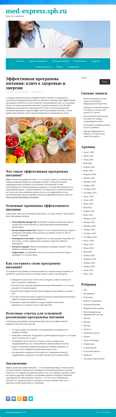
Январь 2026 (89, 178)
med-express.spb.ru (36, 11)
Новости (20, 61)
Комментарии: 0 (36, 92)
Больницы (88, 297)
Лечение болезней (60, 61)
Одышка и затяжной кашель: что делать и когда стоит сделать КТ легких (96, 110)
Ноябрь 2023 (89, 266)
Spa (85, 290)
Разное (59, 67)
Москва (86, 318)
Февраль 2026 (89, 174)
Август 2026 (88, 152)
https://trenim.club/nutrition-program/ (22, 197)
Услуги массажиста (91, 351)
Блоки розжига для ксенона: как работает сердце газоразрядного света (95, 119)
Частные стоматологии (93, 358)
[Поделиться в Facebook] (8, 398)
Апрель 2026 (89, 167)
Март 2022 (88, 274)
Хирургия (95, 61)
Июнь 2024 (88, 248)
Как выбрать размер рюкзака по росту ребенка (96, 126)
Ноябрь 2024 (89, 229)
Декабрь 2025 (89, 181)
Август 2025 (88, 196)
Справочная (73, 67)
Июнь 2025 (88, 204)
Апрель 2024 (89, 255)
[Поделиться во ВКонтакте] (13, 398)
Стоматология (80, 61)
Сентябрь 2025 (90, 192)
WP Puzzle (106, 412)
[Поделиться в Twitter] (30, 398)
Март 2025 (88, 215)
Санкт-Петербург (91, 340)
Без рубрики (88, 293)
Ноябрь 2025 (89, 185)
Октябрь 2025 (89, 189)
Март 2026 (88, 170)
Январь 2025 (89, 222)
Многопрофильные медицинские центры (93, 313)
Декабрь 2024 (89, 226)
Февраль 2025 (89, 218)
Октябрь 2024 (89, 233)
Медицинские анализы (93, 308)
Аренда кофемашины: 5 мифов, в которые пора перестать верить (94, 134)
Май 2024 (87, 252)
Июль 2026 (88, 156)
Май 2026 (87, 163)
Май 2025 (87, 207)
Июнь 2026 (88, 159)
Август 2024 (88, 240)
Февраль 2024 (89, 259)
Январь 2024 (89, 263)
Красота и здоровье (38, 61)
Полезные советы (43, 67)
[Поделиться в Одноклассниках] (19, 398)
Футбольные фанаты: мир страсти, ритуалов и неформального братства (94, 101)
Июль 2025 (88, 200)
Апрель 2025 (89, 211)
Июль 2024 (88, 244)
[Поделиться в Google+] (25, 398)
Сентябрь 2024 (90, 237)
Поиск (84, 77)
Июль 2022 (88, 270)
